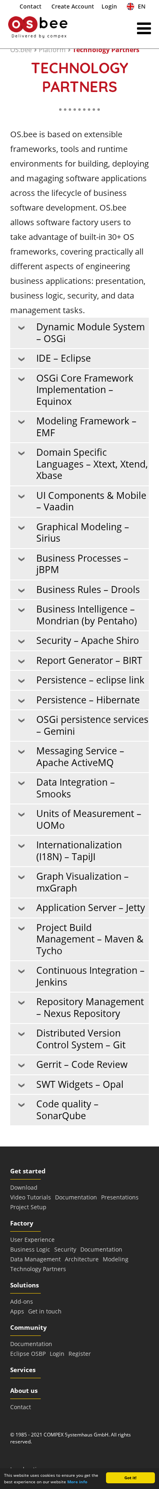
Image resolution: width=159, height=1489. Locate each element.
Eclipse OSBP (28, 1353)
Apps (17, 1311)
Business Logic (30, 1249)
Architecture (82, 1259)
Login (109, 6)
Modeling (115, 1259)
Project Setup (28, 1207)
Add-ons (21, 1301)
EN (141, 6)
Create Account (72, 6)
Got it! (130, 1477)
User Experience (32, 1239)
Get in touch (45, 1311)
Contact (31, 6)
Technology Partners (106, 49)
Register (79, 1353)
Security (65, 1249)
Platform (52, 49)
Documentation (76, 1197)
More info (77, 1482)
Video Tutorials (30, 1197)
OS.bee (21, 49)
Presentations (120, 1197)
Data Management (35, 1259)
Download (24, 1187)
